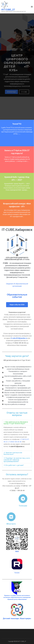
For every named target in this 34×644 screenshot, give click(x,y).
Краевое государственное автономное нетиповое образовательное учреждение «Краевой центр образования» (17, 597)
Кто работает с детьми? (14, 465)
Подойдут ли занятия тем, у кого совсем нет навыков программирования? (17, 459)
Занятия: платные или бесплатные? (13, 453)
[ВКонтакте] (11, 516)
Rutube (17, 573)
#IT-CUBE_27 (8, 9)
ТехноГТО (16, 124)
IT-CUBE (24, 92)
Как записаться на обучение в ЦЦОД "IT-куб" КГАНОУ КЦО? (16, 422)
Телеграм (23, 506)
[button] (17, 422)
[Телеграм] (23, 498)
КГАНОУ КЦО (11, 92)
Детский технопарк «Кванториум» (17, 618)
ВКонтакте (11, 524)
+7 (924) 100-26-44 (14, 442)
